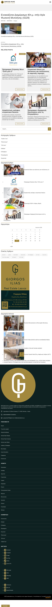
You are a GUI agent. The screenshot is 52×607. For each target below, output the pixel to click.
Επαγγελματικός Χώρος (5, 490)
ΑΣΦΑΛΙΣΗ (4, 254)
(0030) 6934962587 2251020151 (9, 414)
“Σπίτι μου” (3, 538)
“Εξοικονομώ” (3, 535)
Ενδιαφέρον (4, 151)
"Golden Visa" (4, 138)
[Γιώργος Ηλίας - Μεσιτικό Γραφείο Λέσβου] (7, 2)
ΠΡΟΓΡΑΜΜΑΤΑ (30, 254)
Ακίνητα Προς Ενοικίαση (6, 438)
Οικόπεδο (3, 500)
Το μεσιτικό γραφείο (5, 429)
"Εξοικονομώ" (4, 142)
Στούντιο (2, 503)
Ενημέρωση (3, 455)
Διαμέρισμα (3, 483)
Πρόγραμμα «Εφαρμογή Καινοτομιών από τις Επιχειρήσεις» (37, 112)
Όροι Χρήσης (3, 448)
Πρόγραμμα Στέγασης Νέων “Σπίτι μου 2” (34, 182)
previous (12, 44)
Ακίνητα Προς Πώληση (5, 435)
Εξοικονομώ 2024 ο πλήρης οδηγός (32, 203)
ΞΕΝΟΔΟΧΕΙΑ (23, 254)
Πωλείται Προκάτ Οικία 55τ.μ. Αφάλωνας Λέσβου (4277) (37, 354)
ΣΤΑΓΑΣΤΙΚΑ (44, 254)
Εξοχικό (2, 487)
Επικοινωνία (3, 458)
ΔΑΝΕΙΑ (9, 254)
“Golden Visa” (3, 541)
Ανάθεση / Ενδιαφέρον (5, 445)
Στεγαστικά (3, 158)
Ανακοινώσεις (3, 518)
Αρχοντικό (3, 473)
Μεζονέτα (3, 493)
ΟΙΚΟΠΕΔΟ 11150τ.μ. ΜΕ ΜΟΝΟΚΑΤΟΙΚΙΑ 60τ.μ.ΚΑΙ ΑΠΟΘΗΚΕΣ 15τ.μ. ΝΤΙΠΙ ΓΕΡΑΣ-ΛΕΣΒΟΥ (27, 360)
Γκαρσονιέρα (3, 477)
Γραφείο (2, 480)
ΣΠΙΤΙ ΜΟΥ (38, 254)
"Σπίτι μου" (3, 145)
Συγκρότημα (3, 506)
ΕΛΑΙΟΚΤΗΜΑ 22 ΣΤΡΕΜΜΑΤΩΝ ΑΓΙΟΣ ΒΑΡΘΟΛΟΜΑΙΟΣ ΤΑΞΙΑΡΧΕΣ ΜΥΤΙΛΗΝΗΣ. (25, 362)
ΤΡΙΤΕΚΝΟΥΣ (14, 257)
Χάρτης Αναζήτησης (5, 432)
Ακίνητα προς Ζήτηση (5, 442)
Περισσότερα (20, 89)
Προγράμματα (4, 155)
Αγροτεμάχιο (3, 467)
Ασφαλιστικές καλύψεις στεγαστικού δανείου (11, 111)
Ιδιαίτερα (2, 510)
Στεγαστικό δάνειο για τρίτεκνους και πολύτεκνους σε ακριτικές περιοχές (38, 71)
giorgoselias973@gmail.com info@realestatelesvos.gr (13, 417)
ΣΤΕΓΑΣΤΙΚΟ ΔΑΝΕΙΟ (5, 257)
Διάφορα (3, 148)
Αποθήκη (3, 470)
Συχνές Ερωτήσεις (4, 452)
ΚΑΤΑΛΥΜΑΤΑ (15, 254)
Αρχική (2, 425)
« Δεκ (11, 246)
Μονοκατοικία (3, 496)
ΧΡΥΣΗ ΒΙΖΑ (21, 257)
